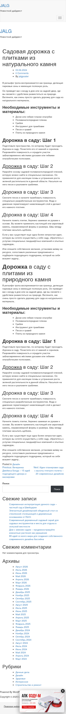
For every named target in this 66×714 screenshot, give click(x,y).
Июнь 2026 (21, 573)
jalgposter (24, 76)
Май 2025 (21, 614)
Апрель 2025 (22, 617)
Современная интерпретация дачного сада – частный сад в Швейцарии (33, 506)
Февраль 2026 (23, 585)
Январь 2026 (22, 588)
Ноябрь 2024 (22, 633)
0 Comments (22, 73)
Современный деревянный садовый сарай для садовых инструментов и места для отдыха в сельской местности (34, 523)
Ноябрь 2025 (22, 595)
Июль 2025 (21, 607)
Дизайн (16, 464)
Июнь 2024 (21, 649)
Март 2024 (21, 658)
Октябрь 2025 (23, 598)
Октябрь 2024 (23, 636)
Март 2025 (21, 620)
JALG (4, 5)
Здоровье (20, 678)
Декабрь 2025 (23, 592)
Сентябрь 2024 (23, 639)
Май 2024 (21, 652)
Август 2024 (22, 642)
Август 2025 (22, 604)
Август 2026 (22, 566)
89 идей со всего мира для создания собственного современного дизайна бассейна (35, 537)
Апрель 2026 (22, 579)
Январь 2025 (22, 627)
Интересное (22, 681)
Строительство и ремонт (28, 684)
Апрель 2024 (22, 655)
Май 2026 (21, 576)
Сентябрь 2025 (23, 601)
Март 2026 (21, 582)
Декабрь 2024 (23, 630)
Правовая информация (15, 706)
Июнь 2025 (21, 611)
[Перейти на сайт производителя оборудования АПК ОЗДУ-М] (42, 701)
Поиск (5, 483)
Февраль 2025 (23, 623)
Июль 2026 (21, 569)
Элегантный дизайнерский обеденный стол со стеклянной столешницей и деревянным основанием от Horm (33, 513)
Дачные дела (22, 672)
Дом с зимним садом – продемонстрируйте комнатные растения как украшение (32, 531)
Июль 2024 (21, 646)
